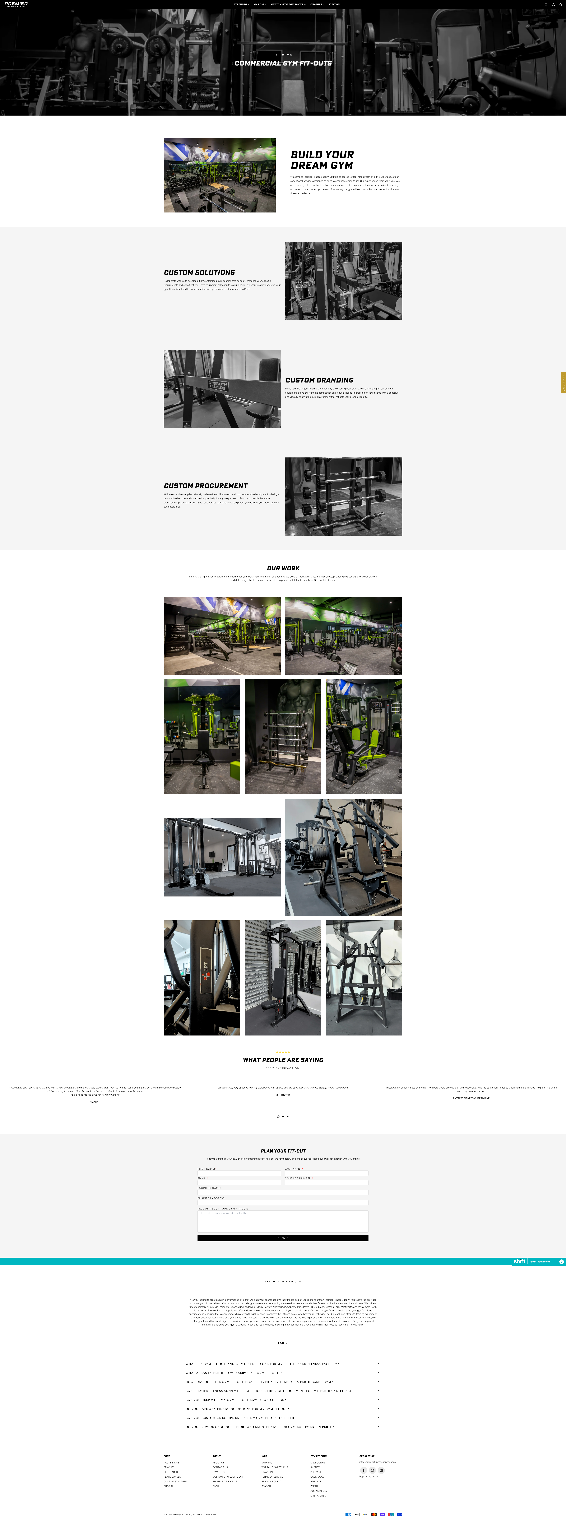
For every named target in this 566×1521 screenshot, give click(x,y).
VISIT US (334, 4)
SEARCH (266, 1486)
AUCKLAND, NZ (319, 1490)
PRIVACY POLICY (271, 1481)
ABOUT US (218, 1462)
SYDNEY (315, 1467)
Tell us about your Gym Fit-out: (223, 1208)
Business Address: (212, 1198)
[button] (559, 4)
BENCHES (169, 1467)
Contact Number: (298, 1178)
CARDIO (259, 4)
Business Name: (209, 1187)
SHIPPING (266, 1462)
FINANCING (267, 1472)
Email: (202, 1178)
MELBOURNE (317, 1462)
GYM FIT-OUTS (221, 1472)
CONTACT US (220, 1467)
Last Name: (293, 1168)
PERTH (314, 1486)
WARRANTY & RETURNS (274, 1467)
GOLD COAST (318, 1476)
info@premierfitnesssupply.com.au (378, 1461)
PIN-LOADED (171, 1472)
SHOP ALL (169, 1486)
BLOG (216, 1486)
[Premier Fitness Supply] (16, 5)
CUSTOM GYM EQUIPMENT (287, 4)
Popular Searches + (370, 1476)
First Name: (206, 1168)
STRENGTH (240, 4)
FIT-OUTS (316, 4)
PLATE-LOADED (172, 1476)
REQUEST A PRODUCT (225, 1481)
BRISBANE (316, 1472)
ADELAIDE (315, 1481)
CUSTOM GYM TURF (175, 1481)
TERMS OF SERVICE (272, 1476)
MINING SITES (318, 1495)
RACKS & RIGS (171, 1462)
